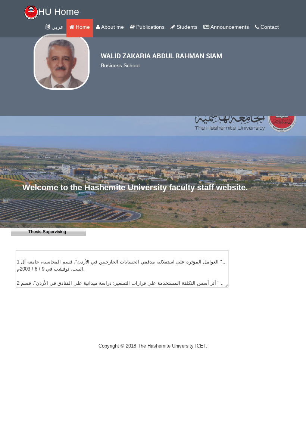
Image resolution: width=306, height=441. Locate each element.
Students (186, 27)
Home (82, 27)
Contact (269, 27)
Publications (150, 27)
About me (112, 27)
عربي (56, 27)
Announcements (229, 27)
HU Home (58, 11)
